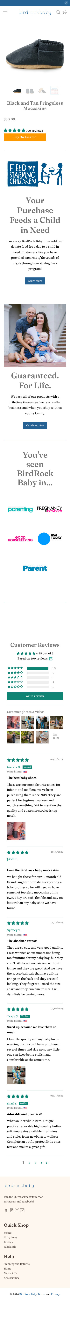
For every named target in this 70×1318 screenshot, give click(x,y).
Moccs (7, 1232)
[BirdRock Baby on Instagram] (17, 1211)
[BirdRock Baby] (35, 12)
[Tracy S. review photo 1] (16, 1075)
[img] (18, 760)
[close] (66, 3)
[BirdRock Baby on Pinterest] (11, 1211)
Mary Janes (10, 1237)
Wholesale (10, 1246)
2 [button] (29, 1163)
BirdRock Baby (28, 1294)
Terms (41, 1294)
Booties (8, 1242)
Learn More (35, 280)
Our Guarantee (35, 425)
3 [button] (35, 1163)
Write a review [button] (35, 696)
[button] (14, 131)
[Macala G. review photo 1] (16, 831)
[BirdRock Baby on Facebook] (6, 1211)
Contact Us (10, 1273)
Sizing (7, 1268)
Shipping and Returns (17, 1264)
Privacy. (55, 1294)
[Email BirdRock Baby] (22, 1211)
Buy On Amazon (25, 137)
